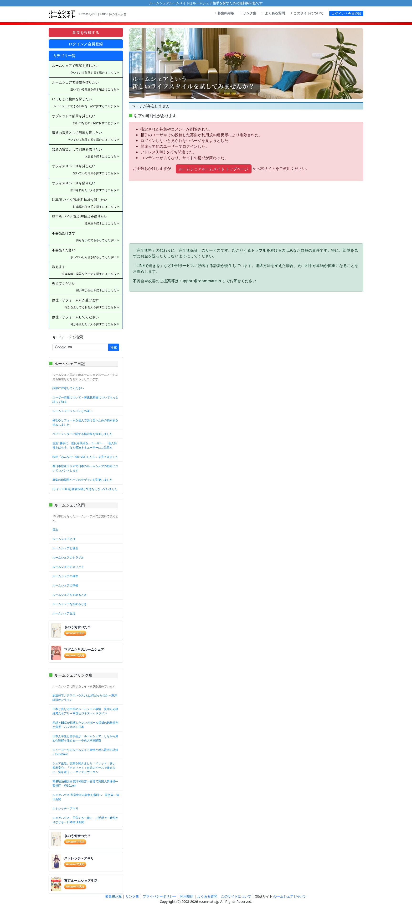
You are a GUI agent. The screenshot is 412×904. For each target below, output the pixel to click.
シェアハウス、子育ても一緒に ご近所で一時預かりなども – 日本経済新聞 (85, 820)
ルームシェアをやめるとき (69, 594)
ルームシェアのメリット (68, 567)
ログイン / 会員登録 (346, 13)
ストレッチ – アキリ (65, 808)
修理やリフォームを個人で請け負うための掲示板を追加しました (85, 422)
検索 (113, 347)
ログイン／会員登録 (86, 44)
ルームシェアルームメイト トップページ (213, 169)
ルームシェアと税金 (65, 548)
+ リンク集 (248, 13)
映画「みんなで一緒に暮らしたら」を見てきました (85, 457)
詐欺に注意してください (68, 388)
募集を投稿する (85, 32)
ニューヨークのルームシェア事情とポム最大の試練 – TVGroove (85, 752)
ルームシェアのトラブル (68, 557)
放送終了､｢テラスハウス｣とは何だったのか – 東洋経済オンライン (84, 697)
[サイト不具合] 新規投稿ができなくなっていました (85, 489)
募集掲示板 (113, 896)
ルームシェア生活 (63, 613)
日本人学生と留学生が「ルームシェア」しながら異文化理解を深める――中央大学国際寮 (85, 738)
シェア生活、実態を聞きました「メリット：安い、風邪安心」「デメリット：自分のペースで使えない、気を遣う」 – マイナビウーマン (85, 768)
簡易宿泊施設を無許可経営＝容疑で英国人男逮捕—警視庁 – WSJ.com (85, 783)
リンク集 (132, 896)
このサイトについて (236, 896)
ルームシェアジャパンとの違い (72, 411)
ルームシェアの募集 (65, 576)
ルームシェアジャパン (290, 896)
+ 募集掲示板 (224, 13)
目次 (55, 529)
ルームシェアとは (63, 539)
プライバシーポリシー (159, 896)
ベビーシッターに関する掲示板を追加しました (82, 434)
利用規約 (186, 896)
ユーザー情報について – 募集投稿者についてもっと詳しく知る (85, 399)
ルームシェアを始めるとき (69, 604)
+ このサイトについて (307, 13)
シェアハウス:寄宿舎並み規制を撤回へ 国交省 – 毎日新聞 (85, 797)
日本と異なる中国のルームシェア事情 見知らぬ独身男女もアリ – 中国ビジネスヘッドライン (85, 711)
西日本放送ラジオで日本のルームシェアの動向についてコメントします (85, 468)
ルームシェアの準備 (65, 585)
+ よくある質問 (273, 13)
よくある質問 (207, 896)
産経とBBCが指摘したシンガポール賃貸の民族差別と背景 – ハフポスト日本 (85, 725)
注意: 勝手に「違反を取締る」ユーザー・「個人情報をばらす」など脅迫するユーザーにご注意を (84, 445)
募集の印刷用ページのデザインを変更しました (82, 479)
